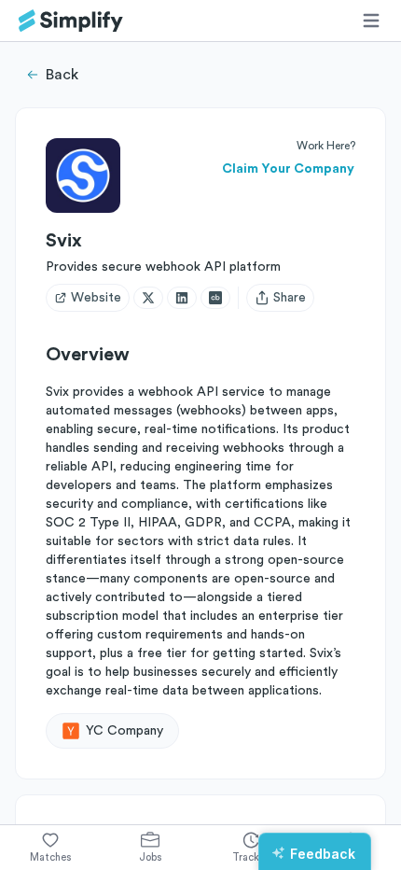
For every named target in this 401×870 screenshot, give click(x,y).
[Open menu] (371, 20)
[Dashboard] (71, 21)
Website (96, 297)
